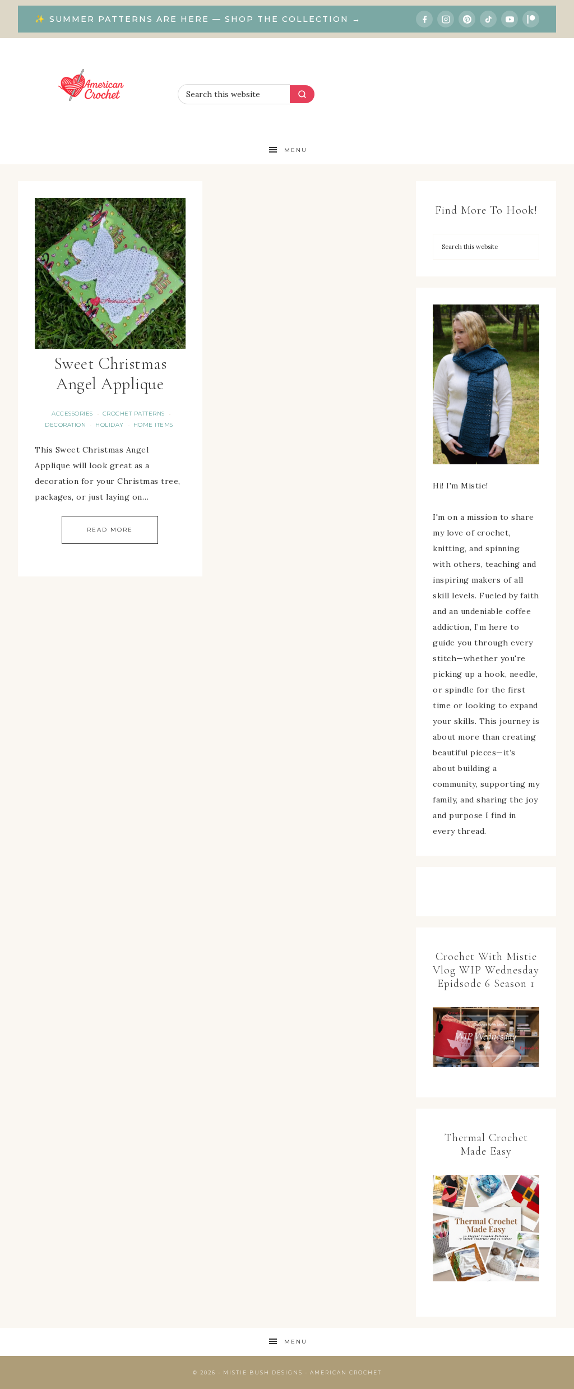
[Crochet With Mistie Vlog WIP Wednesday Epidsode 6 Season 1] (486, 1037)
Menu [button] (295, 150)
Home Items (153, 424)
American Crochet (95, 87)
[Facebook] (424, 19)
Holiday (109, 424)
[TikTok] (488, 19)
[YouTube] (509, 19)
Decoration (65, 424)
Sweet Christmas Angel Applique (110, 373)
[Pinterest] (467, 19)
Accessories (72, 413)
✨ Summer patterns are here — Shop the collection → (198, 19)
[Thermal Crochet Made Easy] (486, 1230)
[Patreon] (530, 19)
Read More (110, 529)
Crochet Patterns (134, 413)
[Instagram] (445, 19)
